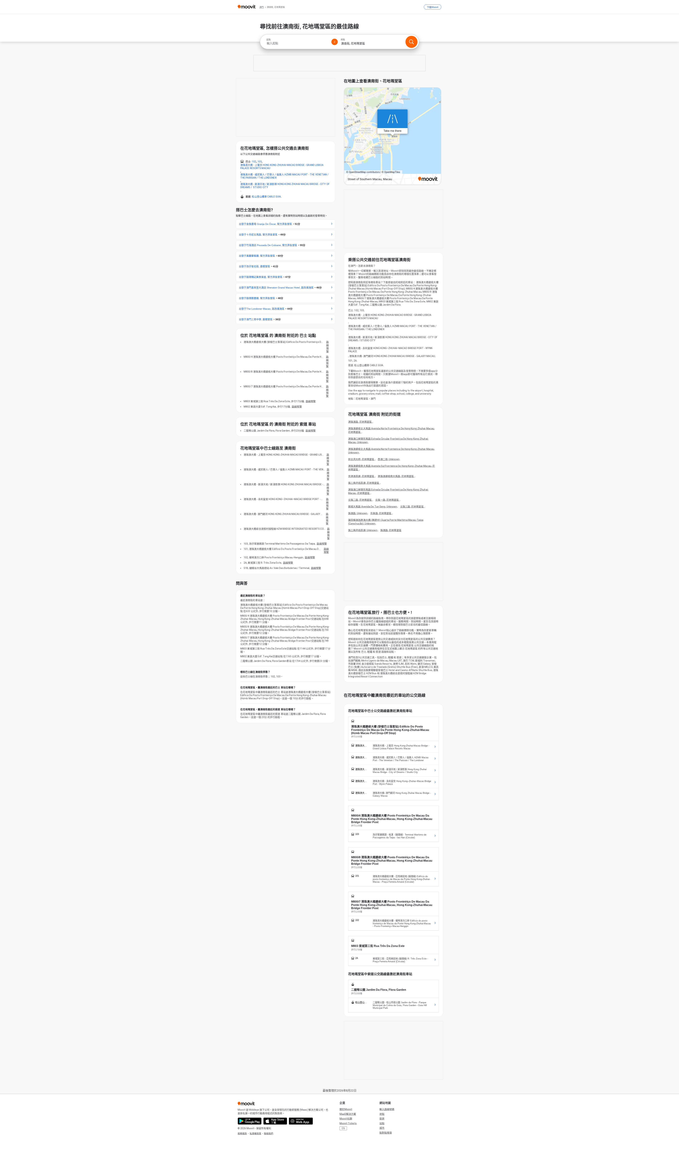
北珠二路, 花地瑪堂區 (360, 499)
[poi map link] (392, 136)
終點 (343, 40)
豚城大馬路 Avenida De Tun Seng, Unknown (372, 506)
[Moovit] (247, 7)
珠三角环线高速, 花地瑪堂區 (364, 482)
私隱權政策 (255, 1133)
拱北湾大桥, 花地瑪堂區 (361, 459)
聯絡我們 (268, 1133)
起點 (268, 40)
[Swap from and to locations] (334, 42)
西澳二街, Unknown (388, 459)
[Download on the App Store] (275, 1121)
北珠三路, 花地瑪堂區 (412, 506)
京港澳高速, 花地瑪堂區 (361, 476)
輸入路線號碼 (386, 1109)
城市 (381, 1128)
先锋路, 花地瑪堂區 (381, 513)
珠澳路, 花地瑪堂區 (390, 530)
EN (343, 1128)
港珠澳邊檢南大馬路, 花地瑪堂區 (396, 476)
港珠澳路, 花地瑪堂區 (360, 421)
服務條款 (242, 1133)
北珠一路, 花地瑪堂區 (387, 499)
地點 (381, 1114)
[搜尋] (411, 42)
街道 (381, 1118)
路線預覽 (327, 347)
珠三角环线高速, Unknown (362, 530)
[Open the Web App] (301, 1121)
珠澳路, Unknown (357, 513)
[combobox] (297, 43)
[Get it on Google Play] (250, 1121)
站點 (381, 1123)
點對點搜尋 (385, 1132)
